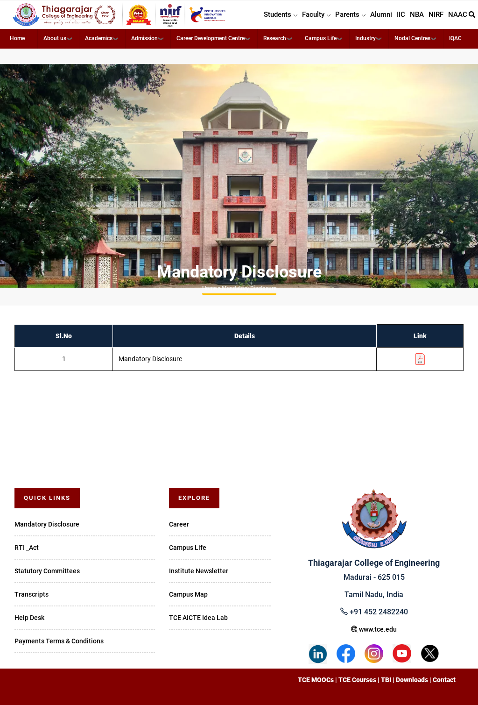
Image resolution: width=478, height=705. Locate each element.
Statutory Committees (47, 571)
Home (17, 38)
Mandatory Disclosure (46, 524)
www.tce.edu (377, 629)
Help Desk (29, 617)
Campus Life (321, 38)
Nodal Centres (412, 38)
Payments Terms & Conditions (59, 641)
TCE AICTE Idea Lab (198, 617)
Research (274, 38)
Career (179, 524)
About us (54, 38)
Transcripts (31, 594)
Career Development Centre (210, 38)
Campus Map (188, 594)
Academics (98, 38)
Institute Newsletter (198, 571)
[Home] (119, 14)
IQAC (455, 38)
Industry (365, 38)
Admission (144, 38)
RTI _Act (26, 547)
